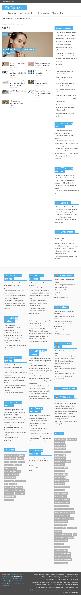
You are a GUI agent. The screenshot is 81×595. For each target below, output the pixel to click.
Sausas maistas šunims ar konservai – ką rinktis (63, 296)
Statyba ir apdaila (67, 388)
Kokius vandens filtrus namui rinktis (39, 464)
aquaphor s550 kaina (61, 468)
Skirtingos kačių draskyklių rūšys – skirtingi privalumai (67, 252)
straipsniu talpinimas (61, 540)
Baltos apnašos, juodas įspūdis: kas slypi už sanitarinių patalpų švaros (15, 380)
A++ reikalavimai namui (63, 217)
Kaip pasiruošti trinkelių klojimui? (66, 207)
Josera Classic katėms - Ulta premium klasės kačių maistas (65, 242)
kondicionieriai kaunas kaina (40, 582)
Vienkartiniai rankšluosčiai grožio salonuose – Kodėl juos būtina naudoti (17, 83)
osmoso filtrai (72, 528)
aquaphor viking (60, 490)
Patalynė (7, 474)
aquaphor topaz (59, 483)
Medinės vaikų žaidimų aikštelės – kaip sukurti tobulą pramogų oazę (40, 295)
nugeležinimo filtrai (60, 525)
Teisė (6, 490)
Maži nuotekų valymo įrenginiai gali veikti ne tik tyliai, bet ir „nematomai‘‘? (65, 376)
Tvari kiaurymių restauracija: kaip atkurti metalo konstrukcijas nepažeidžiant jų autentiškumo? (66, 55)
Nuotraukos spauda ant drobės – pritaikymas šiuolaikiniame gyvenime (15, 387)
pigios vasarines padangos (63, 534)
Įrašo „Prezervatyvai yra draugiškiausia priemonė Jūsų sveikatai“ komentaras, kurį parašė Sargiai (40, 369)
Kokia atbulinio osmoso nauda (66, 95)
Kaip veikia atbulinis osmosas (14, 393)
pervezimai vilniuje (7, 578)
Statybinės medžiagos (36, 277)
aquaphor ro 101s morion (62, 452)
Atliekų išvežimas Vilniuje (55, 584)
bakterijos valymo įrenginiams (64, 509)
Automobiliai (8, 455)
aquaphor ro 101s (60, 449)
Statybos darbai (9, 487)
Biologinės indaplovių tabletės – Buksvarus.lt (15, 347)
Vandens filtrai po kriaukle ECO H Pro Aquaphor (66, 100)
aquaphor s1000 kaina (61, 480)
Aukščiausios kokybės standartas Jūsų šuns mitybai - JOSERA (66, 247)
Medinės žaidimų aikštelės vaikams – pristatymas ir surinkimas (63, 363)
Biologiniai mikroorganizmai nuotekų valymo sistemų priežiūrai (13, 340)
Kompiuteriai (8, 465)
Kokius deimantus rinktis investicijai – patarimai (64, 78)
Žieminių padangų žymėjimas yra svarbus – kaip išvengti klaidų (65, 357)
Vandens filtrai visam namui (65, 175)
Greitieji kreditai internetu (56, 587)
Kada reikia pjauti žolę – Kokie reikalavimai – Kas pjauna (39, 417)
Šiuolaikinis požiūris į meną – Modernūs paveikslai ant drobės (14, 302)
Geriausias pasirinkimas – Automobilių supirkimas (64, 132)
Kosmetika (17, 465)
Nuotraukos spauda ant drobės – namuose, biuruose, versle (66, 34)
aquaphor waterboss (61, 493)
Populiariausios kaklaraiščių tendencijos (65, 115)
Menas (14, 468)
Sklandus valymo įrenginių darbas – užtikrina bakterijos (38, 459)
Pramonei (15, 474)
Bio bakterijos (7, 18)
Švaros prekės (8, 500)
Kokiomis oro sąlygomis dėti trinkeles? (64, 312)
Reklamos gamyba (10, 481)
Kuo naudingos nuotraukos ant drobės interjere (14, 292)
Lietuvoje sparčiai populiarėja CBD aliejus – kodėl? (17, 103)
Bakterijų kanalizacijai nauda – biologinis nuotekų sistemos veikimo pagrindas (14, 367)
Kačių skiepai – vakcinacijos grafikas (64, 281)
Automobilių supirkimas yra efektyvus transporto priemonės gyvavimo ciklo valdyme (14, 412)
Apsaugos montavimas (71, 584)
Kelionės (21, 462)
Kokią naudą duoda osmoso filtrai (64, 330)
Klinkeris (63, 307)
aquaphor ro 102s (60, 455)
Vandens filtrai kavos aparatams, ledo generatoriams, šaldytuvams (40, 439)
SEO (5, 484)
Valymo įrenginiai (57, 13)
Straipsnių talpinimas (42, 13)
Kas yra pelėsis (10, 325)
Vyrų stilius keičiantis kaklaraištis (11, 439)
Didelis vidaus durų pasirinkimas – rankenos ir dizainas (15, 297)
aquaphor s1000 (60, 477)
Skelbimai (13, 484)
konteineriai (5, 581)
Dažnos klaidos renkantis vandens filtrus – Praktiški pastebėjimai (38, 423)
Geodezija (20, 458)
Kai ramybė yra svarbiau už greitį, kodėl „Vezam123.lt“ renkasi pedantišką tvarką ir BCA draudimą (66, 150)
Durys (6, 458)
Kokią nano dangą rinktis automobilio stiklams (38, 429)
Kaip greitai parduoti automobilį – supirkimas (15, 374)
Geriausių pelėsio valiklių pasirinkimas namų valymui (13, 334)
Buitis (22, 455)
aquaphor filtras (59, 442)
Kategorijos (11, 14)
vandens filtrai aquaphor (62, 547)
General (12, 458)
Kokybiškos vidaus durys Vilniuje (66, 178)
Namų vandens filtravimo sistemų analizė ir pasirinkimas (39, 289)
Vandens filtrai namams (63, 68)
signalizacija (70, 537)
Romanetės (21, 481)
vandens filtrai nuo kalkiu (62, 553)
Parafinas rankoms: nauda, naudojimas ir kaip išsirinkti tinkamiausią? (18, 73)
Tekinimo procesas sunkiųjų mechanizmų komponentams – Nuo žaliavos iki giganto (66, 143)
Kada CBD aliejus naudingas (18, 91)
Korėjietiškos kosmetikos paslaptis (64, 63)
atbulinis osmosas (60, 496)
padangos (58, 531)
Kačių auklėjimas (61, 287)
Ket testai (67, 582)
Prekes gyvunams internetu (38, 590)
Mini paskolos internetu (71, 590)
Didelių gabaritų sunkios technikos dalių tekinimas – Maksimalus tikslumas (13, 427)
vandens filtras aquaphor (62, 556)
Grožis (5, 34)
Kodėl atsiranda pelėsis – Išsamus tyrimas (13, 329)
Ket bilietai (75, 582)
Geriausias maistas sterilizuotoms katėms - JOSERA (66, 237)
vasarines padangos (61, 563)
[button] (77, 12)
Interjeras (13, 462)
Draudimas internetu (16, 574)
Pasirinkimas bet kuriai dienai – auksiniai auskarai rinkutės (43, 93)
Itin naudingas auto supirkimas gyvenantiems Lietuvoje (66, 40)
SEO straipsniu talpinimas (13, 277)
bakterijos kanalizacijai (62, 502)
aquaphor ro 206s (60, 458)
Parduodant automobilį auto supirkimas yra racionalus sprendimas (13, 285)
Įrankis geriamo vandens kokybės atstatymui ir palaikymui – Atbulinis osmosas (65, 323)
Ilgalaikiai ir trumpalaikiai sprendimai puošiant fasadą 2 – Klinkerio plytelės (39, 310)
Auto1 (76, 577)
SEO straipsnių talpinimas (64, 125)
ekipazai (4, 583)
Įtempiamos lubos (9, 496)
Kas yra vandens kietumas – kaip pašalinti (65, 91)
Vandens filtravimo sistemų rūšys (38, 469)
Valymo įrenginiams (72, 574)
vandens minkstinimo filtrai (63, 559)
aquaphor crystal (60, 439)
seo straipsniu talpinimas (55, 590)
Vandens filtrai (8, 493)
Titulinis (4, 24)
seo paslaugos (59, 537)
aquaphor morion (60, 445)
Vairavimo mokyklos (26, 13)
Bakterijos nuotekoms (11, 319)
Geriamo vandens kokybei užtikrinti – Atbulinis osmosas (65, 72)
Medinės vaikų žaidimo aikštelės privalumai (15, 307)
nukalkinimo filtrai (60, 528)
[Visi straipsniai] (4, 13)
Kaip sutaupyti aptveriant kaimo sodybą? (65, 370)
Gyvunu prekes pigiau (71, 587)
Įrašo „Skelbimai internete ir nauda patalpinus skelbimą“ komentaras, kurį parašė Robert (39, 396)
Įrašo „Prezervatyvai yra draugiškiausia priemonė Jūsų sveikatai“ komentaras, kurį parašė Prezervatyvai (40, 379)
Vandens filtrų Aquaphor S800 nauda (65, 187)
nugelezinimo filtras (61, 521)
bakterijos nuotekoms (61, 506)
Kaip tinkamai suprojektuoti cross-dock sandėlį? (65, 85)
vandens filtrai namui (61, 550)
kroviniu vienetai (12, 583)
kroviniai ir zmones (15, 581)
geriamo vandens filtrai (67, 512)
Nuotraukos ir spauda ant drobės (64, 137)
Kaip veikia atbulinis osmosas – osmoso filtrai (65, 317)
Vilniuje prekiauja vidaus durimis (37, 284)
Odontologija (8, 471)
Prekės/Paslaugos (14, 24)
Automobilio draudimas (22, 18)
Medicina (7, 468)
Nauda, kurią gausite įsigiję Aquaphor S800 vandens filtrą (64, 182)
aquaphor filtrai (71, 439)
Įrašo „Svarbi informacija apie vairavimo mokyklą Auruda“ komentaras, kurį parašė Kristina (39, 388)
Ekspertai (65, 203)
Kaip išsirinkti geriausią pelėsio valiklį (65, 352)
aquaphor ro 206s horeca (62, 461)
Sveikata (19, 487)
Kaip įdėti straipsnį (8, 1)
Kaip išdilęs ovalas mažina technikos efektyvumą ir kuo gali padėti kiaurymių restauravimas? (14, 419)
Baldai (16, 455)
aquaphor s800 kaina (61, 474)
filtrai (56, 512)
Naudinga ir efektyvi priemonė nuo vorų (67, 192)
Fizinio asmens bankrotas (53, 579)
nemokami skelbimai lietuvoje (64, 518)
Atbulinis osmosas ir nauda (38, 341)
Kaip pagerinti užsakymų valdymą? (63, 157)
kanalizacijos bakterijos (62, 515)
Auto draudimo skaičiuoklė (70, 579)
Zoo (16, 493)
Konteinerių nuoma (40, 584)
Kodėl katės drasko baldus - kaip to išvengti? (66, 257)
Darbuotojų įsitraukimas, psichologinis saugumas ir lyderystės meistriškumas (64, 47)
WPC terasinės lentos (62, 334)
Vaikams (21, 490)
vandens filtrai (59, 544)
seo (75, 534)
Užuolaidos (13, 490)
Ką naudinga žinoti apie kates (65, 285)
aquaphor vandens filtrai (62, 487)
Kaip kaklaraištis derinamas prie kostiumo (15, 434)
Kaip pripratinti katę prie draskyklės (62, 291)
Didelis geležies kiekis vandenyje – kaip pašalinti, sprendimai (40, 434)
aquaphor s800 (59, 471)
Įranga (22, 493)
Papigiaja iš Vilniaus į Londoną (51, 577)
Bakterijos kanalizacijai (36, 410)
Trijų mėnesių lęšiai (56, 582)
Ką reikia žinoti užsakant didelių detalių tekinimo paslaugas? (66, 211)
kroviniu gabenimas (19, 578)
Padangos (17, 471)
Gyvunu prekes (67, 232)
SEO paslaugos (42, 587)
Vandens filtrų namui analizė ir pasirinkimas (65, 221)
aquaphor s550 (59, 464)
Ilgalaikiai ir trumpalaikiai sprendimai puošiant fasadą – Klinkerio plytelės (39, 303)
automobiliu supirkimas (62, 499)
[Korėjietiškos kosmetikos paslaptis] (27, 44)
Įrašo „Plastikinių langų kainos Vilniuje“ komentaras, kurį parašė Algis (40, 360)
